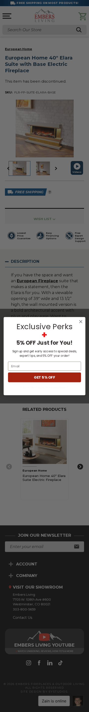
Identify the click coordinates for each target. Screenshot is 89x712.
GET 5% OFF (44, 377)
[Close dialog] (81, 321)
